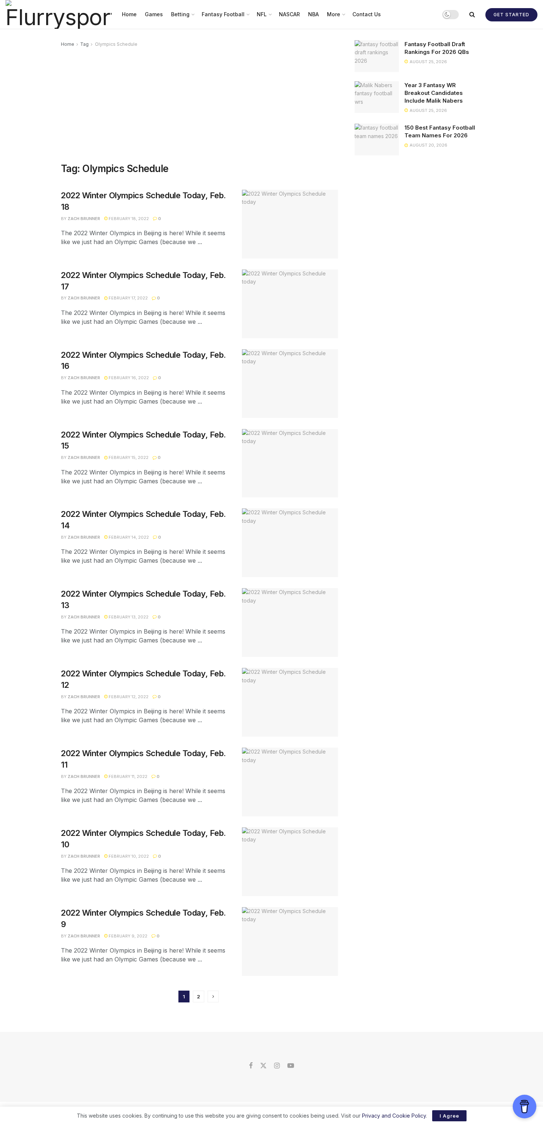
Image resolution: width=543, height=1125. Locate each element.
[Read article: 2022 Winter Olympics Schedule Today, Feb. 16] (290, 383)
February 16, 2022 (128, 377)
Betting (180, 14)
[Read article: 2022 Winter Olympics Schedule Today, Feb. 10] (290, 861)
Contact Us (366, 14)
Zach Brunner (84, 218)
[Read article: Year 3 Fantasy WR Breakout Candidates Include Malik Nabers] (377, 97)
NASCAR (289, 14)
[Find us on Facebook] (251, 1065)
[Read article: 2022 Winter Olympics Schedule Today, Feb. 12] (290, 702)
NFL (262, 14)
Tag (84, 44)
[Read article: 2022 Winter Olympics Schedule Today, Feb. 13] (290, 622)
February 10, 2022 (128, 856)
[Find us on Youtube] (290, 1065)
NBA (313, 14)
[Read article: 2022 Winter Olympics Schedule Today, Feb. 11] (290, 782)
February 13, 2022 (127, 617)
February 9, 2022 (127, 936)
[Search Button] (472, 14)
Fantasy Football (223, 14)
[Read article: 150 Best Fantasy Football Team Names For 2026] (377, 139)
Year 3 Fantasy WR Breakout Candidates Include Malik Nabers (433, 93)
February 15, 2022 (127, 457)
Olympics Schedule (116, 44)
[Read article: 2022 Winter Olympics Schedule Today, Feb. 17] (290, 304)
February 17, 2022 (127, 298)
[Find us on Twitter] (263, 1065)
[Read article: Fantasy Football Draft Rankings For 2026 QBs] (377, 56)
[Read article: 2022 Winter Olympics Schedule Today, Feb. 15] (290, 463)
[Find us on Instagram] (277, 1065)
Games (154, 14)
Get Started (511, 14)
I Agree (449, 1116)
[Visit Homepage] (59, 14)
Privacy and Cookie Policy (394, 1115)
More (333, 14)
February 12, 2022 (127, 696)
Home (129, 14)
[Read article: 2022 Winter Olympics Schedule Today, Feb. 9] (290, 941)
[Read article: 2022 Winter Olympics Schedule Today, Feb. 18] (290, 224)
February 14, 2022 (128, 537)
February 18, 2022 (128, 218)
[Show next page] (213, 996)
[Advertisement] (199, 103)
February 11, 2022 (127, 776)
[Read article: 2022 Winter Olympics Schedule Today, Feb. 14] (290, 542)
